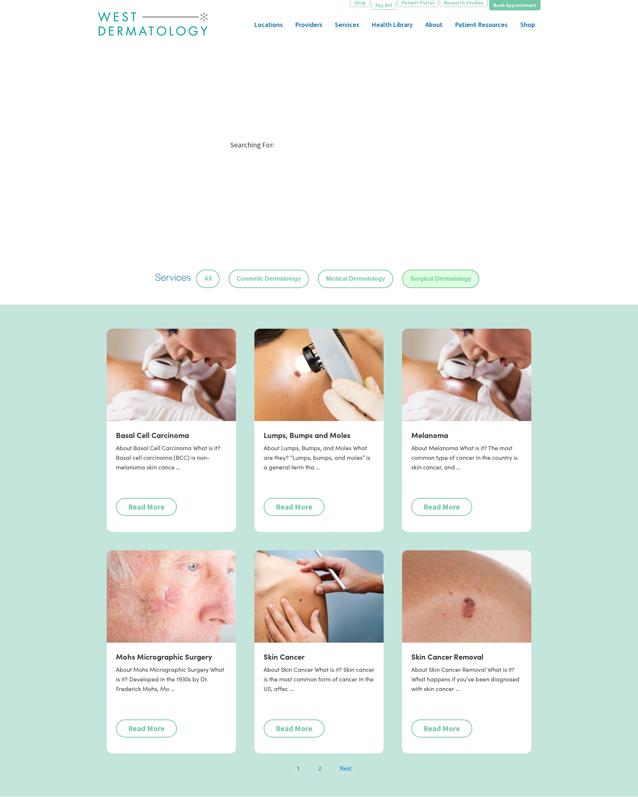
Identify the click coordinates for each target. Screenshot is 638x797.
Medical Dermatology (355, 279)
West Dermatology (152, 26)
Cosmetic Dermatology (269, 279)
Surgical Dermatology (440, 279)
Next (346, 768)
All (208, 279)
